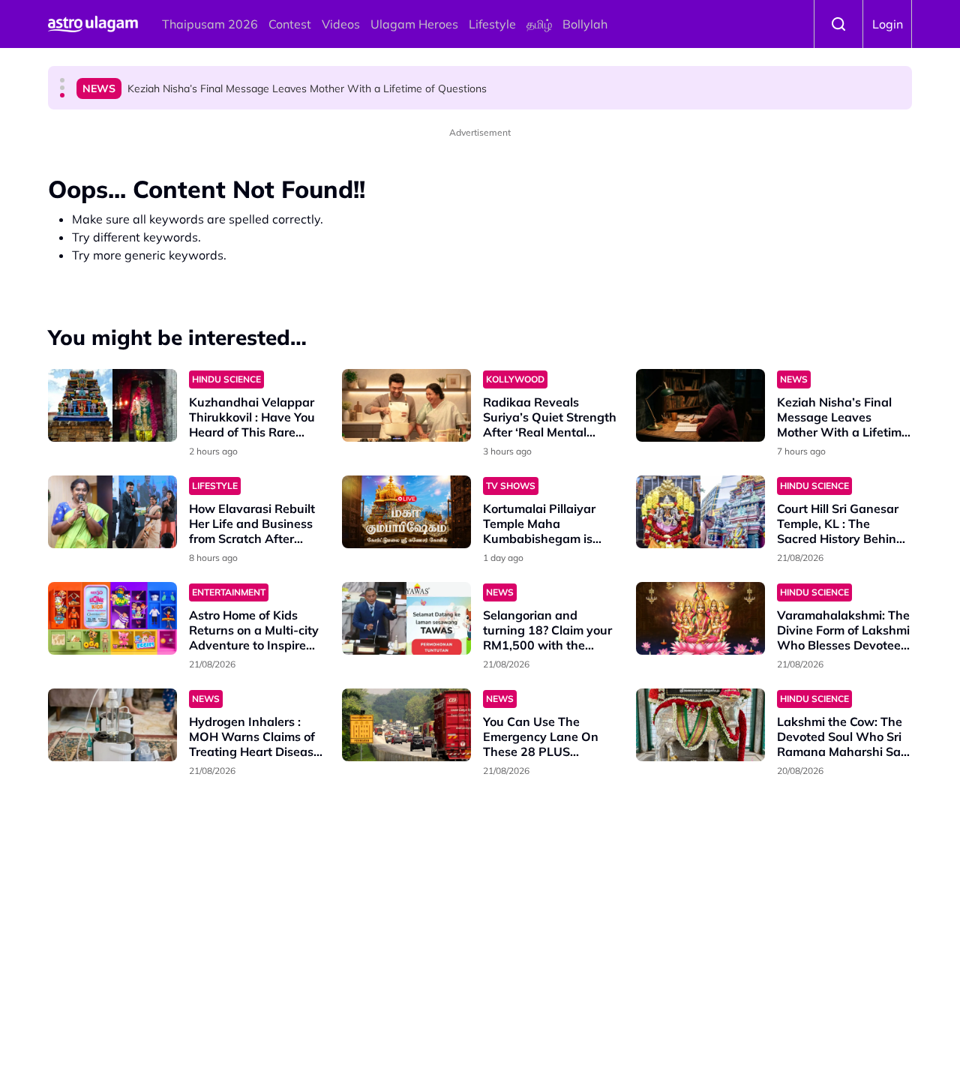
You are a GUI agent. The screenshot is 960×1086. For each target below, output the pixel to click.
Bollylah (585, 24)
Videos (341, 24)
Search (838, 24)
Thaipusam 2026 (210, 24)
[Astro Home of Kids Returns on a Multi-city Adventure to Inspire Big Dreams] (112, 618)
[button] (62, 80)
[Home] (93, 24)
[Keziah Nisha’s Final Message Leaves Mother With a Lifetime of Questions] (700, 405)
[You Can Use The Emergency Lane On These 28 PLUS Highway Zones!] (406, 724)
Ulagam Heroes (414, 24)
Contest (289, 24)
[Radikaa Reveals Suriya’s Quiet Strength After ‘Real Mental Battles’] (406, 405)
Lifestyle (492, 24)
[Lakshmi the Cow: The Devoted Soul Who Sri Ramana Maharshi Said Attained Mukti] (700, 724)
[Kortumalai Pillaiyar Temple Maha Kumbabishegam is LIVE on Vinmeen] (406, 512)
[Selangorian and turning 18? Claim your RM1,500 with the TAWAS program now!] (406, 618)
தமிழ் (539, 24)
